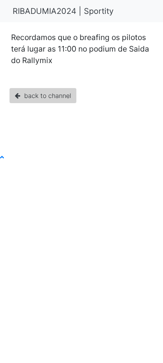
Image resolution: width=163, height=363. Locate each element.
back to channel (45, 96)
